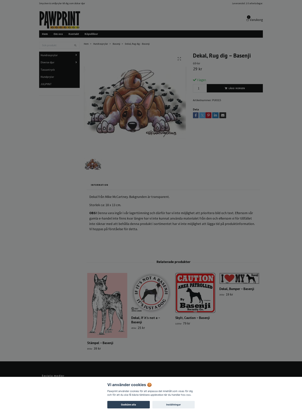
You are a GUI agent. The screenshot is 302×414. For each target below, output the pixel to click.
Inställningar (173, 404)
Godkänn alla (128, 404)
